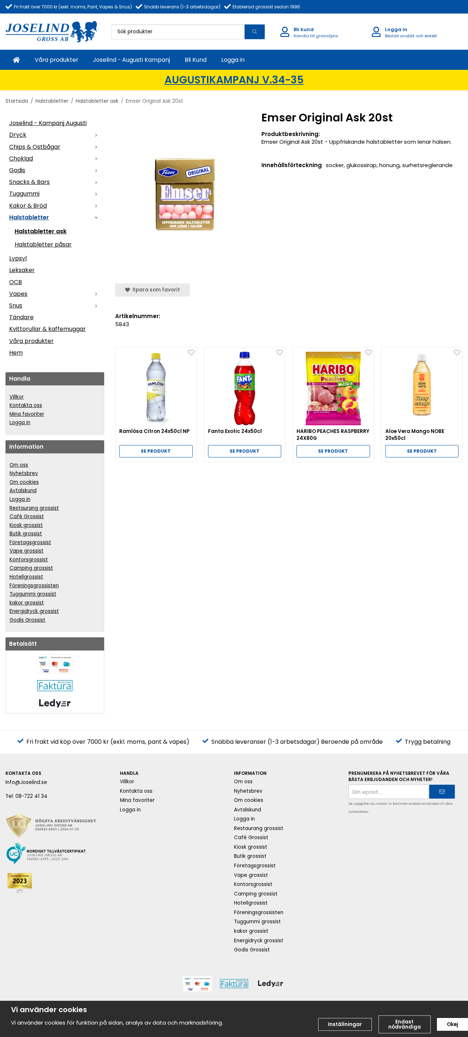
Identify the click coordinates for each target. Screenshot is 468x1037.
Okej (452, 1024)
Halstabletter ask (41, 231)
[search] (254, 31)
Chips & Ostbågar (34, 147)
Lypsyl (18, 258)
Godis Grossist (27, 619)
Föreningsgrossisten (34, 585)
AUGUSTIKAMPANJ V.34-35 (234, 80)
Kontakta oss (26, 405)
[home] (16, 60)
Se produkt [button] (156, 451)
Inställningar (345, 1024)
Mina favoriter (27, 414)
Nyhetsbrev (24, 473)
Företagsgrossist (30, 542)
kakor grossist (27, 602)
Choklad (21, 158)
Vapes (18, 294)
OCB (15, 282)
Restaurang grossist (34, 508)
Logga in (233, 60)
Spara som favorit (155, 289)
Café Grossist (27, 516)
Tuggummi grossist (33, 594)
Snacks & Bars (29, 182)
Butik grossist (26, 533)
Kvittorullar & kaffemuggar (47, 329)
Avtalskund (23, 490)
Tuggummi (24, 193)
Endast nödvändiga (404, 1024)
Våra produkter (56, 60)
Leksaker (22, 270)
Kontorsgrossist (29, 559)
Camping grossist (31, 568)
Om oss (19, 464)
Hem (16, 352)
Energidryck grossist (34, 611)
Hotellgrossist (26, 576)
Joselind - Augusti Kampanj (131, 60)
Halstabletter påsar (43, 244)
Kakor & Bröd (28, 205)
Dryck (17, 135)
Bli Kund (196, 60)
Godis (17, 170)
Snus (15, 305)
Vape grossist (27, 550)
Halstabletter (29, 217)
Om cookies (24, 482)
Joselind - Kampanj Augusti (48, 123)
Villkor (17, 396)
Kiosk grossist (26, 525)
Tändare (21, 317)
